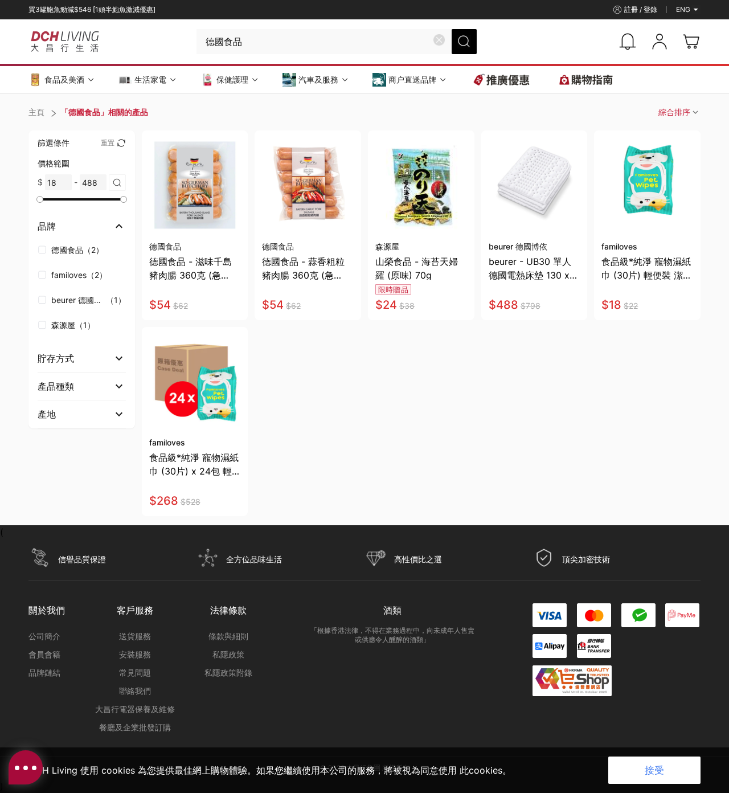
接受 (654, 770)
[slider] (39, 199)
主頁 (36, 112)
